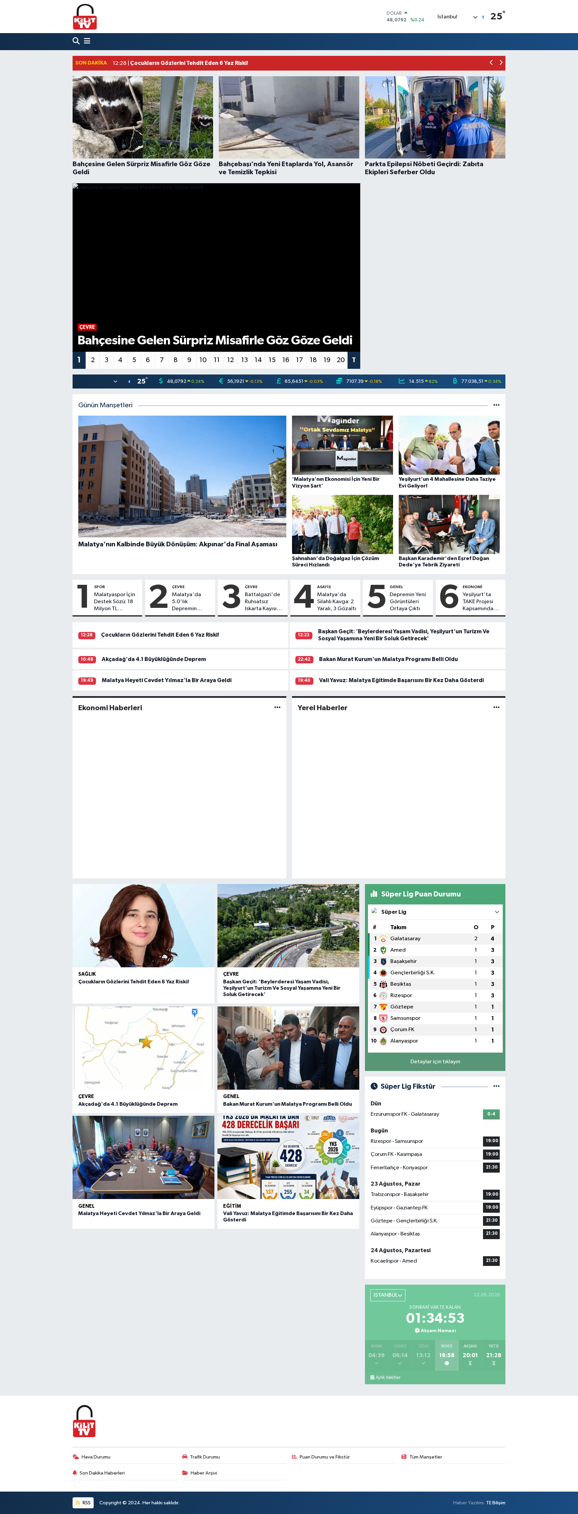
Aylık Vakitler (388, 1377)
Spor (99, 587)
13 (244, 360)
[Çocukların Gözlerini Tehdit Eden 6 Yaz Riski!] (143, 925)
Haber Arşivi (204, 1473)
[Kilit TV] (85, 16)
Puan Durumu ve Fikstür (325, 1456)
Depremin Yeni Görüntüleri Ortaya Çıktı (408, 602)
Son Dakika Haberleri (102, 1473)
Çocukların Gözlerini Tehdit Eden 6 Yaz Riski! (160, 635)
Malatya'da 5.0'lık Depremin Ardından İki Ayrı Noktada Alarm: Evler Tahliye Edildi (192, 602)
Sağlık (87, 974)
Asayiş (324, 587)
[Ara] (77, 41)
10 (203, 360)
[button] (491, 63)
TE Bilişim (495, 1502)
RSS (86, 1502)
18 (313, 360)
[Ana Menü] (85, 41)
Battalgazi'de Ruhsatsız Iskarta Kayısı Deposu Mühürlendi (262, 602)
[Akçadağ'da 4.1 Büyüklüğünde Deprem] (143, 1048)
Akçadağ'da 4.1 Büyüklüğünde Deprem (154, 659)
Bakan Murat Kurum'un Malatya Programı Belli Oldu (388, 659)
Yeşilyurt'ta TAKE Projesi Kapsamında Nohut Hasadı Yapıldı (480, 602)
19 (326, 360)
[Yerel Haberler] (496, 708)
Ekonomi (472, 587)
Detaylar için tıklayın (435, 1062)
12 (230, 360)
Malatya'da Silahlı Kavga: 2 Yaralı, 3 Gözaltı (336, 602)
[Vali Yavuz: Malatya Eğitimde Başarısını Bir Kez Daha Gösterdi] (288, 1157)
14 (258, 360)
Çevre (178, 587)
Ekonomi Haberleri (110, 708)
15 (272, 360)
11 (217, 360)
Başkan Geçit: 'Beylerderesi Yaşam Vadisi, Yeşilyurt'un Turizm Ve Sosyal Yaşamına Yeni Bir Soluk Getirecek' (282, 988)
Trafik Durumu (205, 1456)
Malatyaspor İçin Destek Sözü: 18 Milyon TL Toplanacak (114, 602)
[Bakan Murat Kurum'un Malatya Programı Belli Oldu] (288, 1048)
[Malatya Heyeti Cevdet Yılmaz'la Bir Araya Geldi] (143, 1157)
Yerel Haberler (323, 708)
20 (341, 360)
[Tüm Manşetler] (496, 405)
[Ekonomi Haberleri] (277, 708)
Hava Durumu (96, 1456)
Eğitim (232, 1206)
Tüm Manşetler (425, 1456)
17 (299, 360)
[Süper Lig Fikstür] (496, 1086)
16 (285, 360)
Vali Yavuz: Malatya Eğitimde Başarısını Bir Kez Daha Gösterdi (401, 680)
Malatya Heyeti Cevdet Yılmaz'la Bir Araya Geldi (166, 680)
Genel (396, 587)
